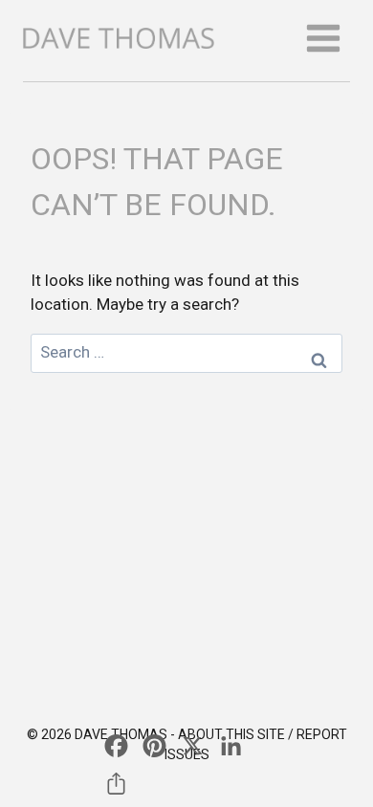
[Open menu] (323, 37)
